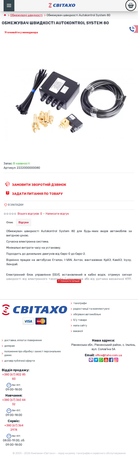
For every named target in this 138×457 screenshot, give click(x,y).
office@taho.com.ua (108, 355)
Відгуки (24, 222)
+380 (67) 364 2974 (13, 427)
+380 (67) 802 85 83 (14, 377)
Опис (9, 222)
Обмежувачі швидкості (26, 15)
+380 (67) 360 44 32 (14, 402)
